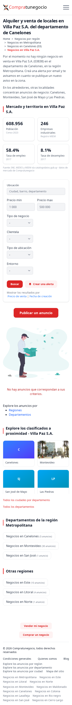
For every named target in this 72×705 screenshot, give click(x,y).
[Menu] (66, 7)
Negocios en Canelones (17, 691)
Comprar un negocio (36, 635)
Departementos (20, 415)
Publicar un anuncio (36, 313)
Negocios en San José (16, 700)
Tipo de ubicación (19, 248)
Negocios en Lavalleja (16, 695)
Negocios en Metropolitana (24, 42)
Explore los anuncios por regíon (22, 664)
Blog (66, 658)
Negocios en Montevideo (18, 687)
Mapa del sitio (55, 671)
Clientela (13, 232)
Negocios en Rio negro (47, 695)
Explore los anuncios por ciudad (23, 671)
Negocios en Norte (41, 681)
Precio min (14, 200)
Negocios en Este (50, 677)
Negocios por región (27, 39)
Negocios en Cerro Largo (47, 700)
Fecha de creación (41, 296)
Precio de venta (17, 296)
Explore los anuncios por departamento (27, 667)
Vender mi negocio (36, 626)
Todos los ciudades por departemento (26, 500)
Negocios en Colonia (47, 691)
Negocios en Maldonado (52, 687)
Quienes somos (47, 658)
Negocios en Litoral (15, 681)
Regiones (15, 410)
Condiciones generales (17, 658)
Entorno (12, 264)
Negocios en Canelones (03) (24, 46)
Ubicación (13, 185)
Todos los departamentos (18, 506)
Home (6, 39)
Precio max (45, 200)
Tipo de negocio (18, 216)
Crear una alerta (43, 284)
